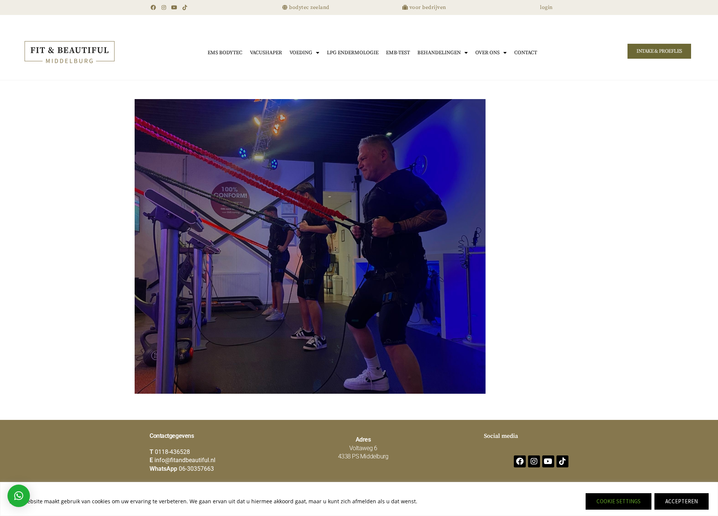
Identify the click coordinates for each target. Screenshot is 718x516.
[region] (359, 499)
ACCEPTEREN (681, 501)
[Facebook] (153, 7)
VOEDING (300, 52)
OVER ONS (487, 52)
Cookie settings (618, 501)
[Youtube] (174, 7)
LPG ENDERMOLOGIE (352, 52)
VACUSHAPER (266, 52)
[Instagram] (164, 7)
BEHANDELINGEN (439, 52)
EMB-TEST (398, 52)
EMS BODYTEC (225, 52)
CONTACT (525, 52)
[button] (18, 496)
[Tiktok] (185, 7)
